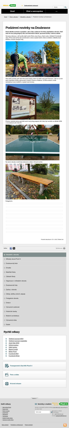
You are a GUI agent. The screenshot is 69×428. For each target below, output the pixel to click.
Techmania (5, 416)
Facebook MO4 (14, 353)
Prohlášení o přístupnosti (17, 425)
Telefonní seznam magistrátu (18, 341)
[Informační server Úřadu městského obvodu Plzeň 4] (10, 5)
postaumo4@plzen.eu (61, 415)
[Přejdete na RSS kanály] (65, 425)
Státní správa (13, 347)
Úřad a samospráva (34, 11)
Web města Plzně (7, 407)
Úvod (5, 17)
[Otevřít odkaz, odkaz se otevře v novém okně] (11, 248)
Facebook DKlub (14, 356)
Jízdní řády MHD (14, 343)
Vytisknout (59, 248)
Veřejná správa (13, 345)
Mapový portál (13, 349)
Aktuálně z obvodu (25, 17)
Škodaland (5, 414)
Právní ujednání (29, 425)
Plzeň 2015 (5, 409)
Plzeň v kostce (6, 411)
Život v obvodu (14, 17)
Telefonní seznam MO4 (16, 339)
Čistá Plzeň (5, 412)
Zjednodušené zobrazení (31, 5)
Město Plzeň (13, 351)
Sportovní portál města (8, 420)
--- (57, 11)
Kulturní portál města (8, 418)
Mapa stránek (5, 425)
